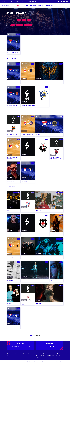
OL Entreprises (54, 355)
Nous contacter (15, 346)
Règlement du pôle (37, 361)
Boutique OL (43, 355)
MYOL (37, 357)
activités (26, 5)
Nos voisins (9, 355)
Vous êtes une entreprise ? (63, 1)
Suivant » (38, 335)
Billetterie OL (38, 355)
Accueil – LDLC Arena (51, 353)
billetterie (19, 5)
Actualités (40, 5)
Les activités (27, 353)
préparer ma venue (49, 5)
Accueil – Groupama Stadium (41, 353)
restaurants (33, 5)
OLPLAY (59, 355)
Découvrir (32, 353)
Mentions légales (29, 361)
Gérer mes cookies (11, 361)
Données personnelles (20, 361)
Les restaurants (21, 353)
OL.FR (57, 353)
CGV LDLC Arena (59, 361)
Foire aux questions (26, 346)
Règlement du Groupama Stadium (48, 361)
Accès (16, 353)
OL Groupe (49, 355)
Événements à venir (10, 353)
